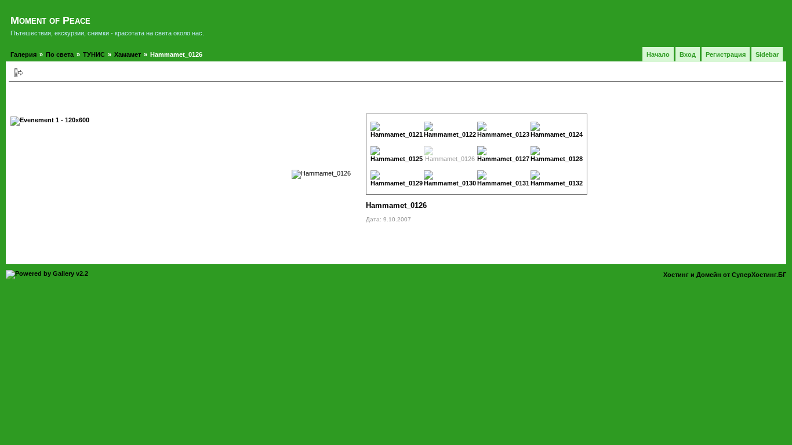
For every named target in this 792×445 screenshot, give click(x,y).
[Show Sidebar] (18, 72)
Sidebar (767, 54)
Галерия (23, 54)
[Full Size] (328, 100)
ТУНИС (94, 54)
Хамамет (127, 54)
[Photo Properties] (315, 100)
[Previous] (301, 100)
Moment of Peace (50, 20)
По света (60, 54)
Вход (688, 54)
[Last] (350, 100)
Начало (658, 54)
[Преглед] (32, 72)
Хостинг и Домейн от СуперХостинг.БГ (724, 274)
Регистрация (726, 54)
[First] (293, 100)
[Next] (341, 100)
